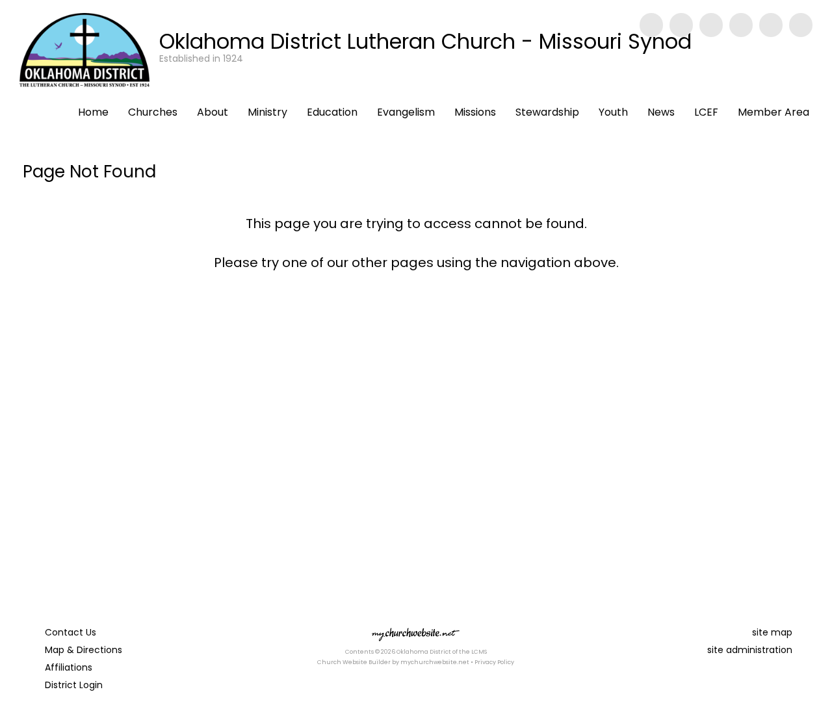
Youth (613, 112)
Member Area (773, 112)
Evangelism (406, 112)
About (212, 112)
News (661, 112)
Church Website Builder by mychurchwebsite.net (393, 662)
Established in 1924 (201, 58)
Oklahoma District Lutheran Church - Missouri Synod (425, 41)
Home (93, 112)
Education (332, 112)
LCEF (706, 112)
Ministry (267, 112)
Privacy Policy (494, 662)
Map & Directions (81, 649)
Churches (152, 112)
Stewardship (547, 112)
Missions (475, 112)
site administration (749, 649)
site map (772, 632)
